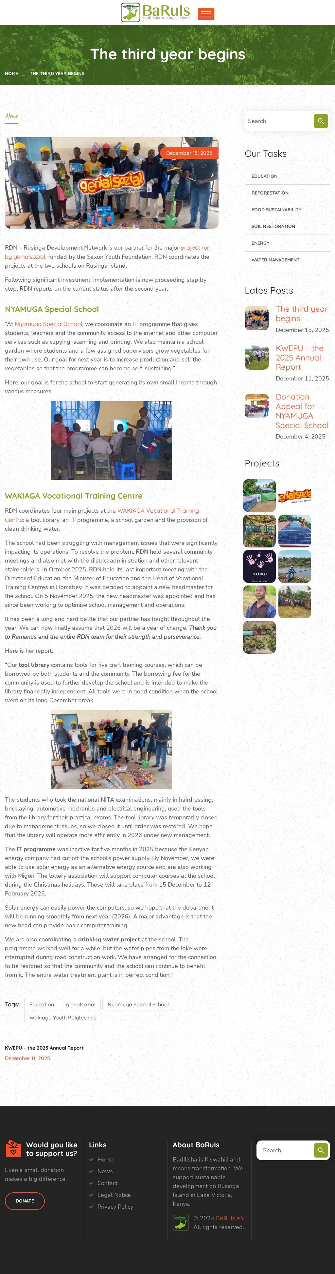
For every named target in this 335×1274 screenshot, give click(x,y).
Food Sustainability (276, 210)
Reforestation (270, 193)
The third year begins (302, 313)
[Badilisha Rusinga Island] (166, 12)
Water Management (276, 260)
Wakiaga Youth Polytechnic (62, 1017)
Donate (25, 1201)
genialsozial (81, 1004)
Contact (107, 1183)
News (11, 115)
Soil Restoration (273, 226)
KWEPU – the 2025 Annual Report (44, 1048)
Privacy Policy (115, 1207)
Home (13, 73)
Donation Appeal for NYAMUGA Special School (302, 411)
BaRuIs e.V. (231, 1218)
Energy (260, 243)
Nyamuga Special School (48, 324)
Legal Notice (114, 1195)
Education (41, 1004)
